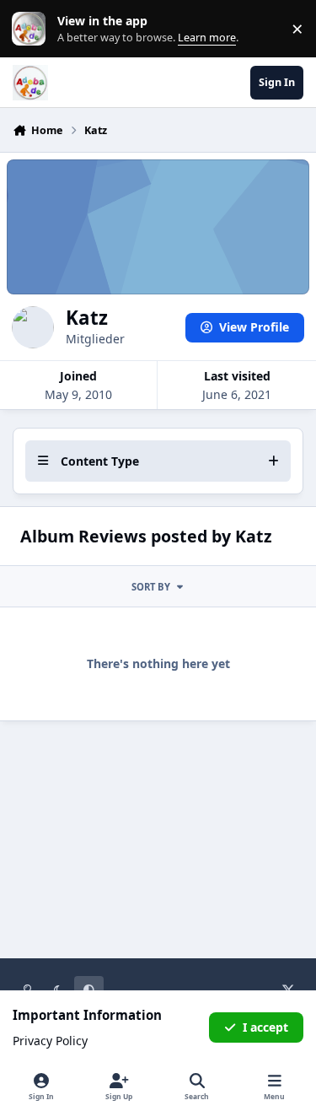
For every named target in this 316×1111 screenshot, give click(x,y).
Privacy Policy (50, 1041)
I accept (265, 1027)
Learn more (32, 29)
